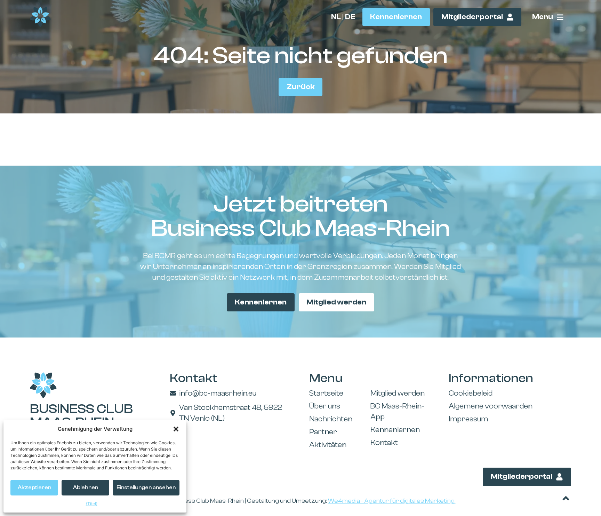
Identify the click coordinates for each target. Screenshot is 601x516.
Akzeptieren (34, 488)
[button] (176, 429)
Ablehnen (85, 488)
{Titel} (91, 503)
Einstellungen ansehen (146, 488)
